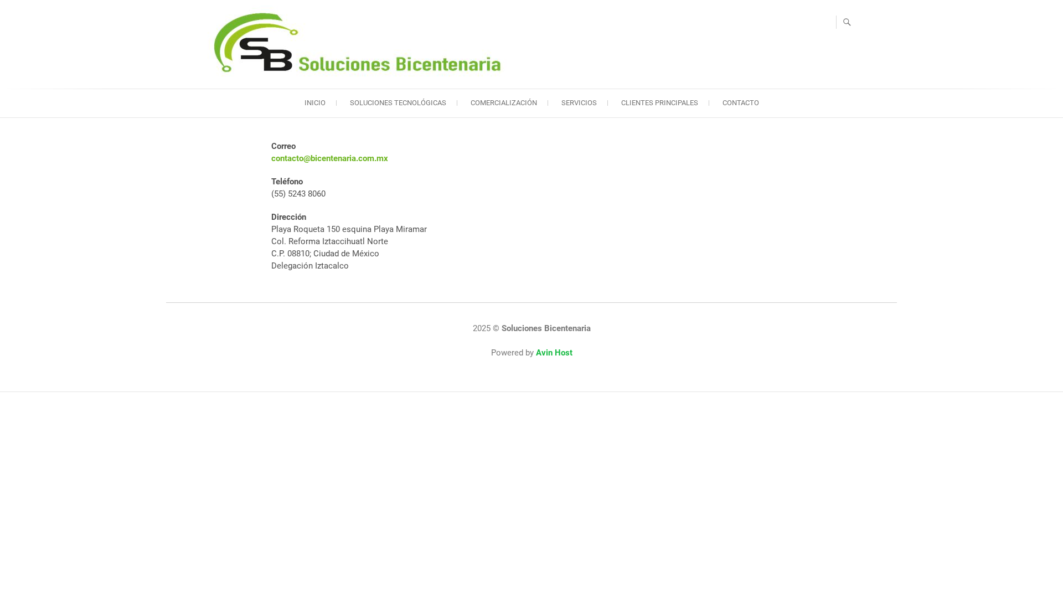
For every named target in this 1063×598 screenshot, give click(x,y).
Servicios (579, 103)
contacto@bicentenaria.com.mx (329, 158)
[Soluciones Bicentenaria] (360, 43)
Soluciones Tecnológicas (398, 103)
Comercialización (504, 103)
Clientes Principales (659, 103)
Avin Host (554, 353)
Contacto (741, 103)
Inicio (315, 103)
